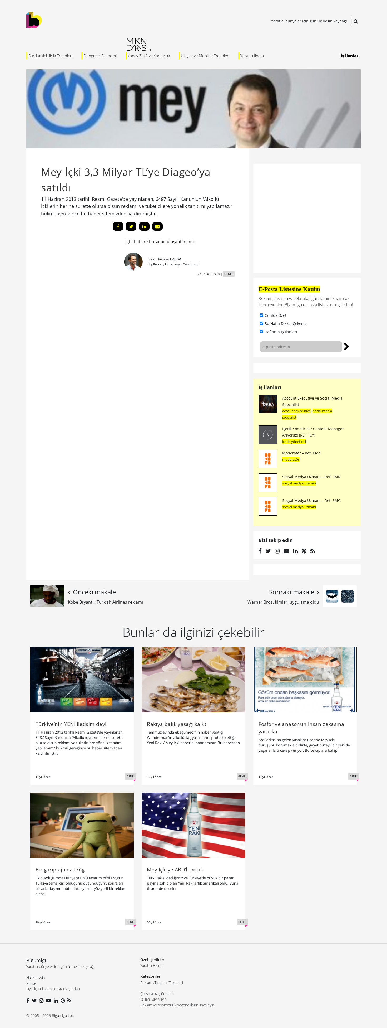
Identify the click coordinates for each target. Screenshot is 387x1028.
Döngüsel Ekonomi (100, 55)
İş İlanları (350, 55)
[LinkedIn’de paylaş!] (144, 226)
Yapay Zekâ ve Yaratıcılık (149, 55)
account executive (296, 411)
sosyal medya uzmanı (299, 483)
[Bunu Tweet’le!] (131, 226)
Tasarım (161, 982)
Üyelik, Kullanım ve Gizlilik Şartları (53, 988)
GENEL (228, 274)
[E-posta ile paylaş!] (157, 226)
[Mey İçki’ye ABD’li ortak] (193, 825)
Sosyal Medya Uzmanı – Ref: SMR (311, 476)
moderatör (290, 459)
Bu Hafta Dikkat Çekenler (286, 323)
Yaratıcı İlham (252, 55)
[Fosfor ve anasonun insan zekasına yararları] (305, 679)
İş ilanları (270, 387)
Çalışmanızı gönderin (157, 993)
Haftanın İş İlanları (281, 331)
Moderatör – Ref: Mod (301, 452)
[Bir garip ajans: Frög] (82, 825)
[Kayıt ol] (346, 346)
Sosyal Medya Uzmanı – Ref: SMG (311, 500)
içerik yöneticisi (294, 441)
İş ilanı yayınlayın (153, 999)
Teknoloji (176, 982)
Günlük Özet (275, 315)
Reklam (146, 982)
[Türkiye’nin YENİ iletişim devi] (82, 679)
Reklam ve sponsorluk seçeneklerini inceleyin (177, 1004)
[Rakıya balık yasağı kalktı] (193, 679)
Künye (31, 983)
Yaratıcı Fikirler (152, 965)
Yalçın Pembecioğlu (163, 259)
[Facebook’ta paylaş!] (118, 226)
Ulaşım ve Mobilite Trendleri (205, 55)
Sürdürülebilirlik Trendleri (50, 55)
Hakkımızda (35, 977)
